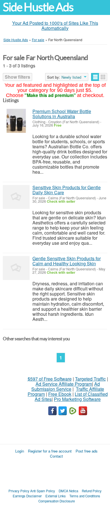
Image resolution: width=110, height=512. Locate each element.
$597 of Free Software (50, 379)
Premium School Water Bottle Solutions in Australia (61, 114)
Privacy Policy (18, 491)
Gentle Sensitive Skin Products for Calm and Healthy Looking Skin (66, 261)
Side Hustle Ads (38, 7)
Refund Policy (92, 491)
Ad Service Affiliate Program (64, 384)
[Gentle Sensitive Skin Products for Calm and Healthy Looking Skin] (16, 268)
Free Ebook (59, 394)
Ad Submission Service (65, 386)
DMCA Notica (68, 491)
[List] (95, 77)
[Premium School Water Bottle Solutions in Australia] (16, 121)
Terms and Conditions (84, 496)
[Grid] (103, 77)
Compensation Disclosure (56, 501)
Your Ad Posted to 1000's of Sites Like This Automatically (55, 25)
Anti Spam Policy (42, 491)
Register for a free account (50, 451)
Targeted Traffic (90, 379)
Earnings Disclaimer (27, 496)
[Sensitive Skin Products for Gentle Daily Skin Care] (16, 197)
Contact (56, 456)
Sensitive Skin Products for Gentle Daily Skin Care (66, 190)
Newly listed (71, 77)
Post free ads (87, 451)
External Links (55, 496)
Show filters (17, 77)
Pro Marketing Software (77, 399)
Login (19, 451)
